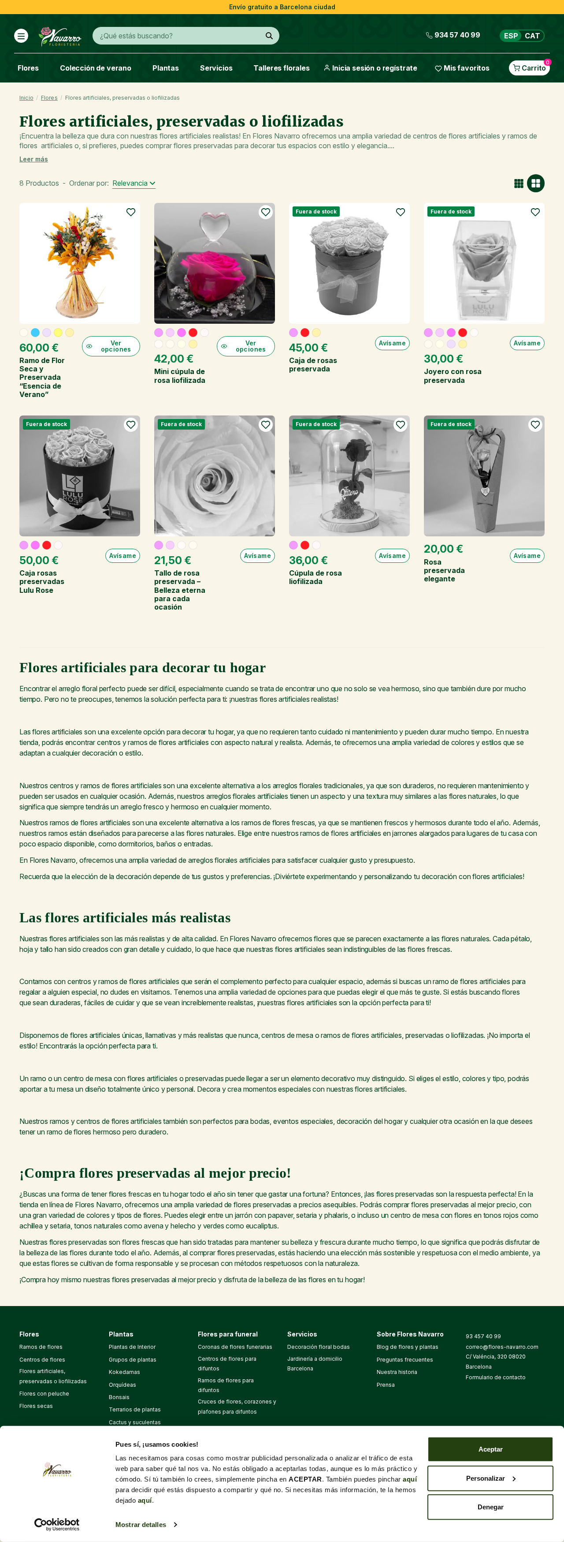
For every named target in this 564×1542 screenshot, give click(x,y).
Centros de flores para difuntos (227, 1363)
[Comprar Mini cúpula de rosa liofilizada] (214, 263)
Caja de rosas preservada (313, 364)
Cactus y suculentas (135, 1422)
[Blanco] (204, 332)
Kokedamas (124, 1372)
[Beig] (23, 332)
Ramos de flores (41, 1347)
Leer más (33, 159)
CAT (532, 35)
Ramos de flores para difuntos (226, 1385)
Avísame (392, 343)
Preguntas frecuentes (405, 1359)
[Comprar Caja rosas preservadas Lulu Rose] (79, 475)
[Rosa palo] (170, 332)
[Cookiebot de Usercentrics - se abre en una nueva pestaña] (57, 1524)
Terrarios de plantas (135, 1409)
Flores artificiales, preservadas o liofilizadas (53, 1376)
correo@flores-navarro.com (502, 1347)
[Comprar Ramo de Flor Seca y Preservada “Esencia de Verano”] (79, 263)
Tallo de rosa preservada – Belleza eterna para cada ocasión (179, 590)
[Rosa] (158, 332)
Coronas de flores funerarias (235, 1347)
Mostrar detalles (140, 1524)
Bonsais (119, 1397)
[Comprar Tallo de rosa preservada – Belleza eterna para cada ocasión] (214, 475)
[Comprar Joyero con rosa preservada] (484, 263)
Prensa (386, 1384)
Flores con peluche (44, 1393)
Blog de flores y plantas (407, 1347)
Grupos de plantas (132, 1359)
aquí (410, 1479)
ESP (511, 35)
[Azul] (35, 332)
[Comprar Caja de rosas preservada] (349, 263)
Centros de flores (42, 1359)
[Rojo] (193, 332)
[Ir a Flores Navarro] (60, 34)
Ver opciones (116, 346)
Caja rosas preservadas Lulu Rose (41, 581)
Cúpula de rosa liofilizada (315, 577)
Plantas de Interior (132, 1347)
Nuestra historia (397, 1372)
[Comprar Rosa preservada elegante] (484, 475)
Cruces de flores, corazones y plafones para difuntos (237, 1406)
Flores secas (36, 1406)
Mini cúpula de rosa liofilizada (179, 375)
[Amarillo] (58, 332)
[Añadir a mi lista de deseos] (131, 212)
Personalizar (485, 1478)
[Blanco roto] (158, 344)
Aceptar (491, 1449)
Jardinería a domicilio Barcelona (314, 1363)
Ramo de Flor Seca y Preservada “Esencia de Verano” (42, 377)
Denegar (491, 1507)
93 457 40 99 (483, 1336)
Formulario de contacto (496, 1377)
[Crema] (181, 344)
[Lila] (46, 332)
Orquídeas (122, 1384)
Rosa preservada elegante (444, 570)
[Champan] (69, 332)
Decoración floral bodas (318, 1347)
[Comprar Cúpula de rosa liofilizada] (349, 475)
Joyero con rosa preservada (453, 375)
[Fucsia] (181, 332)
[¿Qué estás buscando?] (269, 35)
